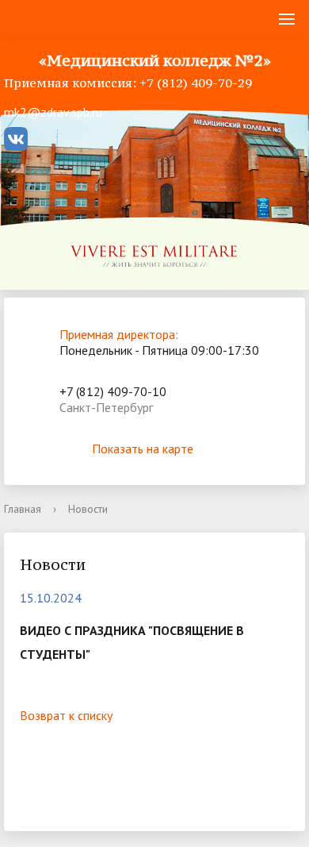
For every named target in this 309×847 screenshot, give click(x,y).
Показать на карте (142, 448)
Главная (22, 509)
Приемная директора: (118, 334)
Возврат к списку (66, 715)
